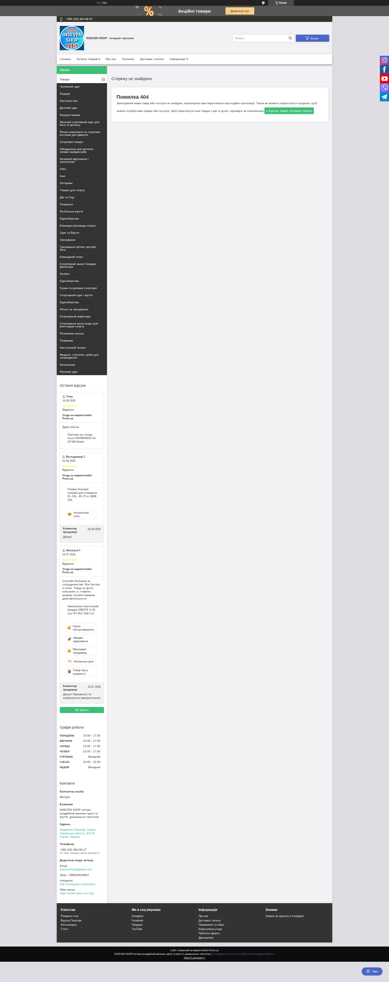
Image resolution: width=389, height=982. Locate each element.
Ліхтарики (66, 183)
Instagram (137, 916)
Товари (64, 79)
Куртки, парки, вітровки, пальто (290, 110)
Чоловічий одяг (70, 86)
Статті (64, 929)
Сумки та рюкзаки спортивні (78, 288)
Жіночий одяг (69, 371)
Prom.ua (214, 950)
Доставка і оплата (152, 59)
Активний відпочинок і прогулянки (74, 160)
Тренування (68, 239)
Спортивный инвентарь (75, 316)
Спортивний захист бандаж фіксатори (78, 265)
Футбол (64, 273)
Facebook (137, 920)
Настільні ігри (69, 100)
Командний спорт (71, 256)
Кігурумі (65, 93)
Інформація (177, 59)
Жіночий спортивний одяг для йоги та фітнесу (79, 123)
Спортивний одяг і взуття (76, 295)
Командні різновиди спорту (78, 225)
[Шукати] (290, 38)
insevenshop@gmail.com (76, 869)
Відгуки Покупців (71, 920)
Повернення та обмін (211, 924)
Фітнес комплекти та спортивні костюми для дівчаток (80, 133)
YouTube (137, 929)
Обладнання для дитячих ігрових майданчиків (76, 150)
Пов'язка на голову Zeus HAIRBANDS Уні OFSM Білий (81, 438)
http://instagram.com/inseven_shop (79, 884)
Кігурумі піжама (70, 115)
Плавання (66, 204)
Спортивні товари (71, 141)
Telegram (137, 924)
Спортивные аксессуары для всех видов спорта (79, 325)
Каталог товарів (87, 59)
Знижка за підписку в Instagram (284, 916)
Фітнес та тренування (74, 309)
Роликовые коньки (72, 333)
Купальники (67, 364)
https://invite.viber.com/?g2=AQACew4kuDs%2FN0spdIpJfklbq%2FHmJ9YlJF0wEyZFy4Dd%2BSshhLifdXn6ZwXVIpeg (79, 893)
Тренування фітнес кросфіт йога (78, 248)
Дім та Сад (67, 197)
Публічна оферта (209, 933)
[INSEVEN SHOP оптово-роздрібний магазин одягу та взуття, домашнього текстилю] (72, 38)
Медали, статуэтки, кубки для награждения (79, 356)
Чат (375, 971)
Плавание (66, 340)
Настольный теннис (73, 347)
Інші (62, 176)
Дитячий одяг (68, 107)
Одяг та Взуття (69, 232)
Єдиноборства (69, 218)
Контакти (128, 59)
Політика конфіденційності (259, 954)
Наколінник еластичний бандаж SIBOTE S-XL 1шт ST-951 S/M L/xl (82, 610)
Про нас (111, 59)
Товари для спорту (72, 190)
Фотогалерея (69, 924)
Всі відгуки (82, 709)
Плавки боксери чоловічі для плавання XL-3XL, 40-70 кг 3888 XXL (82, 494)
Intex (63, 168)
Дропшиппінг (206, 937)
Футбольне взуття (71, 211)
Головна (65, 59)
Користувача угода (210, 929)
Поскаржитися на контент (227, 954)
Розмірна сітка (69, 916)
